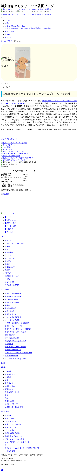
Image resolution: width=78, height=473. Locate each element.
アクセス (8, 37)
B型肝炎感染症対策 (12, 338)
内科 (16, 28)
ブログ (9, 41)
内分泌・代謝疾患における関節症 (17, 323)
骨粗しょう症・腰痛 (12, 302)
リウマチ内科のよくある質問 (15, 359)
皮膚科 (31, 28)
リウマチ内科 (23, 28)
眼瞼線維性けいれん (12, 276)
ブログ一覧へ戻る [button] (8, 139)
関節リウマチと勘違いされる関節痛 (18, 329)
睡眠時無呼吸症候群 (12, 433)
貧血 (6, 249)
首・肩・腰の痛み (11, 299)
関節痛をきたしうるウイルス (15, 341)
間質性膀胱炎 (10, 401)
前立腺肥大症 (10, 374)
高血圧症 (8, 240)
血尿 (6, 395)
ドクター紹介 (10, 31)
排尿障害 (8, 371)
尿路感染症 (9, 383)
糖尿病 (7, 246)
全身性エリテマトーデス (14, 314)
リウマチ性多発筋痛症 (13, 317)
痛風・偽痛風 (10, 311)
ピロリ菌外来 (10, 430)
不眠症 (7, 270)
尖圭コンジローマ (11, 404)
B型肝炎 (8, 273)
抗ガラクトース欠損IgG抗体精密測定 (18, 353)
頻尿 (6, 380)
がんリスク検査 (10, 421)
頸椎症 (7, 305)
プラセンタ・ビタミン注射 (14, 439)
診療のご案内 (20, 26)
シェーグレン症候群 (12, 320)
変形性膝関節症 (10, 308)
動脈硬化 (8, 261)
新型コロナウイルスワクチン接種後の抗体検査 (22, 448)
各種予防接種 (10, 418)
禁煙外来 (8, 415)
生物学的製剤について (13, 350)
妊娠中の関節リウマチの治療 (15, 347)
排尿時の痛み (10, 386)
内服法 (7, 279)
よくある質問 (10, 451)
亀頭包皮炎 (9, 389)
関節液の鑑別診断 (11, 356)
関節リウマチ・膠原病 (13, 293)
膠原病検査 (9, 344)
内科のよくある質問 (12, 285)
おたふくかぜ (10, 258)
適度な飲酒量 (10, 282)
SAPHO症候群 (10, 335)
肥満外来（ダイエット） (14, 436)
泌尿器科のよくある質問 (14, 407)
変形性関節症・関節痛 (13, 296)
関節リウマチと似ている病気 (15, 332)
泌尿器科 (37, 28)
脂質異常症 (9, 252)
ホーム (7, 20)
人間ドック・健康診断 (13, 424)
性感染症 (8, 377)
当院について (10, 23)
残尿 (6, 398)
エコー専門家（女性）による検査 (17, 442)
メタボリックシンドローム (14, 243)
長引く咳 (8, 255)
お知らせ (8, 34)
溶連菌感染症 (10, 267)
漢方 (6, 445)
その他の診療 (46, 28)
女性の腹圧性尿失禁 (12, 392)
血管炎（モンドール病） (14, 326)
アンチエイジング (11, 427)
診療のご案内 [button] (10, 26)
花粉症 (7, 264)
